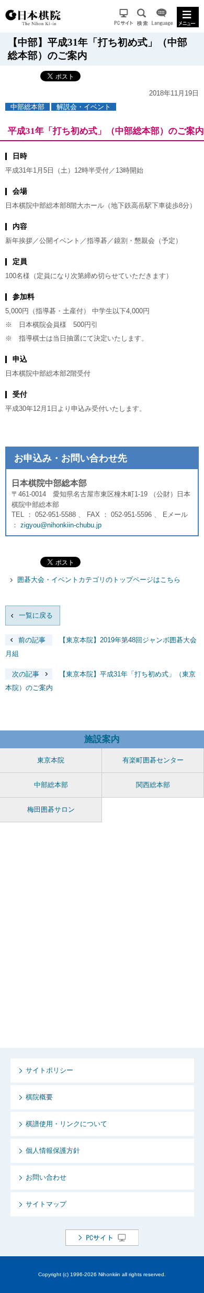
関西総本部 (153, 785)
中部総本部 (27, 107)
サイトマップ (46, 1204)
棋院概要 (39, 1097)
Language (162, 17)
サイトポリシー (49, 1070)
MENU (188, 17)
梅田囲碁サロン (51, 809)
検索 (142, 17)
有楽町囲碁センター (153, 760)
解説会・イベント (83, 107)
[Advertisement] (102, 935)
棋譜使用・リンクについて (66, 1124)
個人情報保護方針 (53, 1150)
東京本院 (50, 760)
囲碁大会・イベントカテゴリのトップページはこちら (98, 580)
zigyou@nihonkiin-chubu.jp (60, 525)
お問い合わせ (46, 1177)
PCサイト (124, 17)
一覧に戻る (36, 615)
